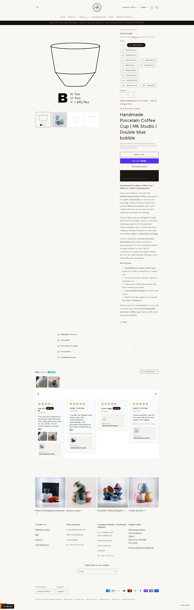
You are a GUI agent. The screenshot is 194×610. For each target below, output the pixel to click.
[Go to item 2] (54, 382)
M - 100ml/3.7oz (147, 65)
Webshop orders (42, 529)
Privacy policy (79, 599)
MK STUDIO (45, 599)
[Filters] (142, 372)
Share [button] (124, 322)
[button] (37, 7)
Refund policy (68, 599)
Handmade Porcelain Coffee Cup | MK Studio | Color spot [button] (142, 438)
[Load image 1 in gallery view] (43, 119)
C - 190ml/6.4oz (129, 50)
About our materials (137, 539)
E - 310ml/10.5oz (129, 60)
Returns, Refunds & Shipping (141, 547)
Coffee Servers (136, 510)
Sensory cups (73, 510)
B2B (37, 535)
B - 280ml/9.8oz (136, 45)
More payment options (139, 166)
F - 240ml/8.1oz (148, 60)
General (38, 540)
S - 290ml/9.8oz (129, 70)
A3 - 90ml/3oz (149, 85)
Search (132, 536)
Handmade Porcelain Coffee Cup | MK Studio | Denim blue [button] (110, 425)
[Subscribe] (114, 571)
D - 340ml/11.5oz (129, 55)
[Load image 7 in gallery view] (91, 119)
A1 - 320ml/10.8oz (129, 80)
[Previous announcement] (36, 23)
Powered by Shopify (55, 599)
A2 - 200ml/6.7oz (129, 85)
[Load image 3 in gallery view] (75, 119)
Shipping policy (104, 599)
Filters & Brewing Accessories (50, 510)
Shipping (134, 37)
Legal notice (115, 599)
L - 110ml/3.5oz (128, 65)
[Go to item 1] (41, 382)
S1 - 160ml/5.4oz (129, 75)
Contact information (128, 599)
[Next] (155, 394)
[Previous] (39, 394)
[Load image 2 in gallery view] (59, 119)
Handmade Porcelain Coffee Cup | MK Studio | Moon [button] (79, 448)
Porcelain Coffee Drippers (110, 510)
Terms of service (91, 599)
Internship (133, 542)
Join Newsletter (42, 545)
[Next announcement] (157, 23)
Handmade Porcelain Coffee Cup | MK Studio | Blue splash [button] (47, 454)
